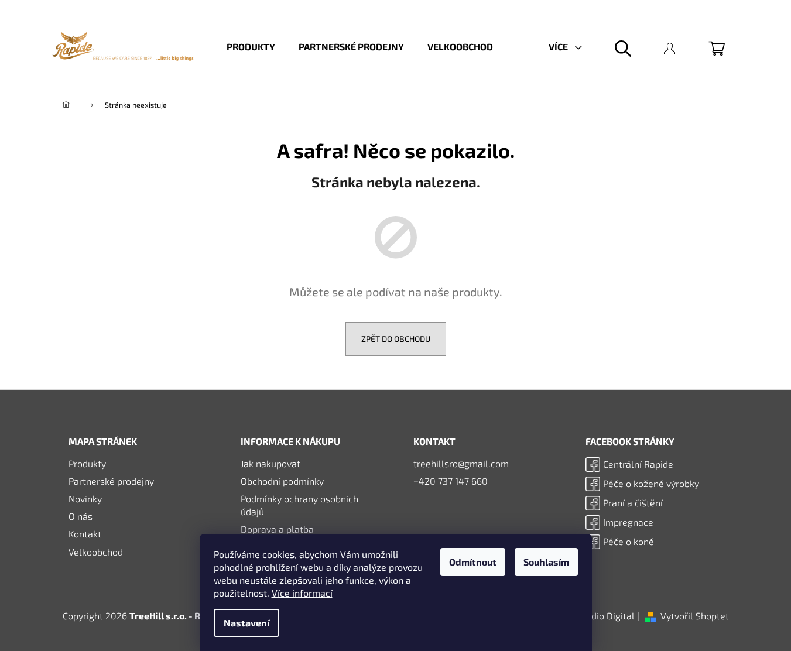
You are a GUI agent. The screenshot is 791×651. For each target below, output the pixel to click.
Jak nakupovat (270, 463)
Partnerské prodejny (111, 480)
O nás (81, 516)
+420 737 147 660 (450, 480)
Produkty (87, 463)
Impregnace (628, 521)
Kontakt (85, 533)
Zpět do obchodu (395, 339)
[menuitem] (251, 46)
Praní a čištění (633, 502)
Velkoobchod (96, 551)
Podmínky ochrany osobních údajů (299, 505)
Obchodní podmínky (282, 480)
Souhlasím (546, 561)
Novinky (85, 498)
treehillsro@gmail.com (461, 463)
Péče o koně (628, 541)
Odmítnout (472, 561)
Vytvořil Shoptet (694, 615)
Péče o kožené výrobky (651, 483)
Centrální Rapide (638, 464)
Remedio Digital (601, 615)
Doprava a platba (277, 528)
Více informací (302, 592)
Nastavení (246, 622)
